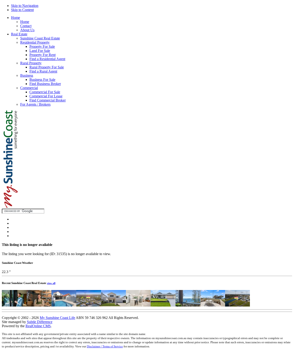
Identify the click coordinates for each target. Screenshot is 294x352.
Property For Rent (42, 55)
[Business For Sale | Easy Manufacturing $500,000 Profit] (39, 305)
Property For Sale (42, 46)
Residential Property (35, 42)
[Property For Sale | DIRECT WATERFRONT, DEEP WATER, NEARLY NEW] (88, 305)
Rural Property (31, 63)
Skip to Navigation (24, 6)
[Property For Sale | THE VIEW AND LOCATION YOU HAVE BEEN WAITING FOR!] (187, 305)
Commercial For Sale (44, 92)
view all (51, 283)
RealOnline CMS (38, 326)
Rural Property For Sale (46, 67)
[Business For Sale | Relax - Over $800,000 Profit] (14, 305)
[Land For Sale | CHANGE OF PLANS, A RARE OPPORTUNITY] (237, 305)
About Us (27, 30)
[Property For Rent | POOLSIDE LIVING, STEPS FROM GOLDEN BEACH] (63, 305)
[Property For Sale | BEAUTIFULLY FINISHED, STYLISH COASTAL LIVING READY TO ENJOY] (113, 305)
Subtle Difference (39, 322)
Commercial (29, 88)
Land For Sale (39, 51)
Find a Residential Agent (47, 59)
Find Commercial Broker (47, 100)
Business (26, 75)
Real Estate (19, 34)
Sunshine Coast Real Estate (40, 38)
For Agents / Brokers (35, 104)
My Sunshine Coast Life (57, 318)
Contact (25, 26)
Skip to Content (22, 10)
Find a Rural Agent (43, 71)
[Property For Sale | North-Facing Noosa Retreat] (138, 305)
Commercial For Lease (45, 96)
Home (15, 18)
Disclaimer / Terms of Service (105, 346)
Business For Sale (42, 80)
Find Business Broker (45, 84)
